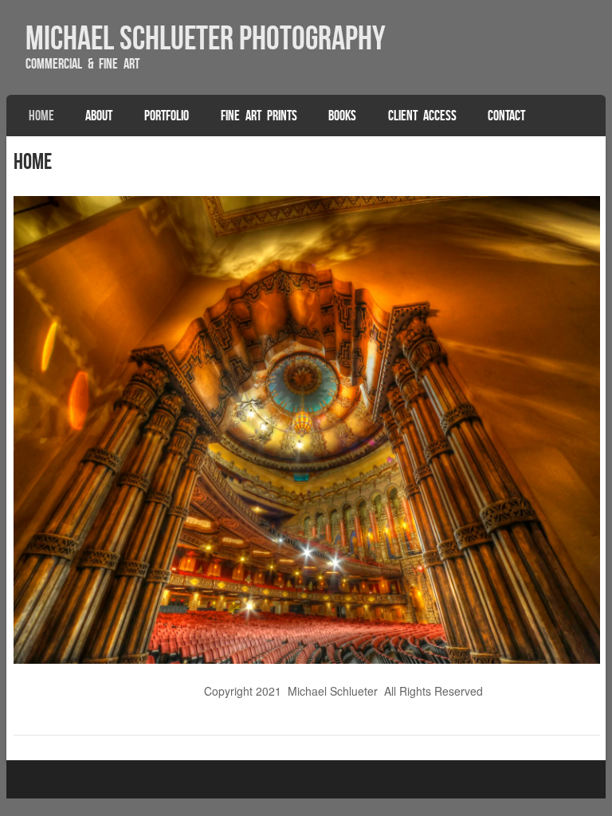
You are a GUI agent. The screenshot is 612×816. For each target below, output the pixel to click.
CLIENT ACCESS (422, 116)
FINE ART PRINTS (259, 116)
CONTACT (506, 116)
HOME (41, 116)
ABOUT (98, 116)
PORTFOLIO (166, 116)
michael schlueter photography (206, 37)
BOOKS (342, 116)
